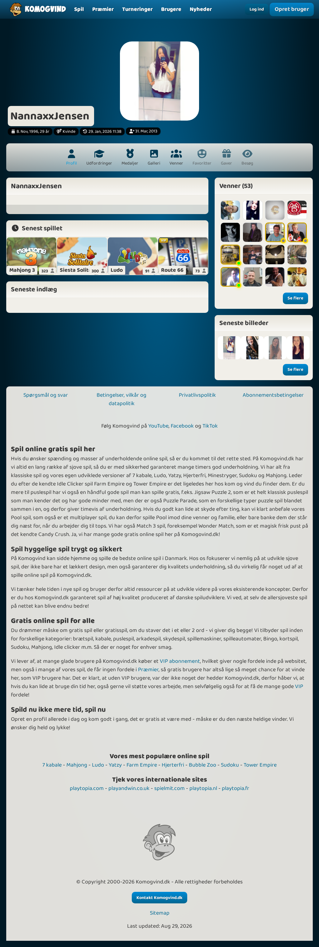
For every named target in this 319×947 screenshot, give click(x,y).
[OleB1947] (252, 232)
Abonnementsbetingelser (273, 395)
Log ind (257, 9)
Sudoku (230, 765)
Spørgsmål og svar (45, 395)
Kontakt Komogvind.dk (159, 898)
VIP (299, 686)
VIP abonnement (180, 661)
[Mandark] (252, 254)
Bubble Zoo (202, 765)
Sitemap (159, 913)
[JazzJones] (230, 254)
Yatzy (115, 765)
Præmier (148, 669)
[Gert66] (297, 210)
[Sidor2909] (230, 232)
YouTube (158, 426)
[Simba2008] (230, 210)
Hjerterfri (173, 765)
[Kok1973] (297, 232)
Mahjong (76, 765)
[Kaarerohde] (275, 254)
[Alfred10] (275, 210)
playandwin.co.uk (129, 788)
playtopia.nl (203, 788)
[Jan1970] (275, 232)
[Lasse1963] (297, 254)
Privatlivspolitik (197, 395)
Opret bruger (291, 9)
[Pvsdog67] (230, 277)
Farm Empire (141, 765)
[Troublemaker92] (297, 277)
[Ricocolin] (275, 277)
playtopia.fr (235, 788)
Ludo (98, 765)
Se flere (295, 298)
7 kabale (52, 765)
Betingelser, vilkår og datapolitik (121, 399)
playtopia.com (87, 788)
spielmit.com (169, 788)
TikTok (210, 426)
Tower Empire (260, 765)
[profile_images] (229, 347)
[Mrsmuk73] (252, 277)
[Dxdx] (252, 210)
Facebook (182, 426)
